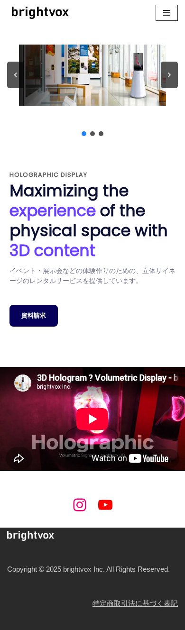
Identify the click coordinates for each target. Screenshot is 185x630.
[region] (92, 82)
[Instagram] (79, 504)
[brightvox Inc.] (38, 13)
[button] (15, 75)
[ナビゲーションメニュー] (167, 13)
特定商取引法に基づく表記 (135, 603)
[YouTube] (105, 504)
